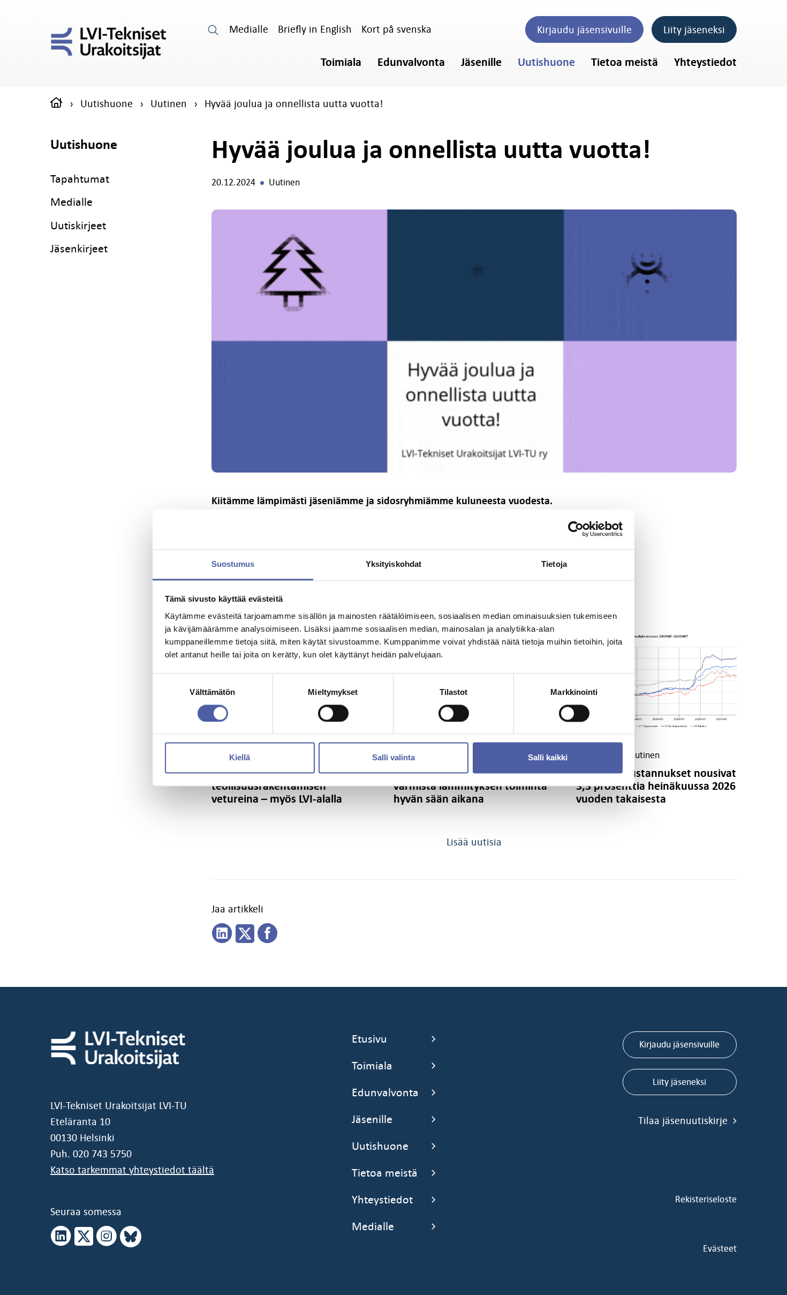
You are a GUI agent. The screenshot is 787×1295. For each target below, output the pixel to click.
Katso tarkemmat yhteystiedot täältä (132, 1169)
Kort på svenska (396, 29)
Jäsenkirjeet (79, 248)
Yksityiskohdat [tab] (393, 563)
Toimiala (341, 62)
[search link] (214, 29)
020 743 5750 (102, 1153)
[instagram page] (106, 1236)
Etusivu (369, 1038)
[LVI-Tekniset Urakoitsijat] (108, 43)
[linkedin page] (222, 934)
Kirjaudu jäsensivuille (584, 29)
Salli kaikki (547, 757)
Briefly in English (315, 29)
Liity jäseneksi (694, 29)
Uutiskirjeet (78, 225)
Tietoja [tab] (554, 563)
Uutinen (168, 103)
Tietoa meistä (624, 62)
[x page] (83, 1236)
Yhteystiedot (705, 62)
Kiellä (239, 757)
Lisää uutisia (474, 841)
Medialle (248, 29)
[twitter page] (245, 934)
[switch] (333, 713)
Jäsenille (481, 62)
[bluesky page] (130, 1236)
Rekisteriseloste (706, 1199)
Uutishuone (546, 62)
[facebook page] (267, 934)
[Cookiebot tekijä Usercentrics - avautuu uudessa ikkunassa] (576, 529)
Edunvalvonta (411, 62)
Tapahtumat (79, 178)
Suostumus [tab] (233, 563)
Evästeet (720, 1248)
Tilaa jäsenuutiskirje (684, 1120)
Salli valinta (393, 757)
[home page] (56, 103)
